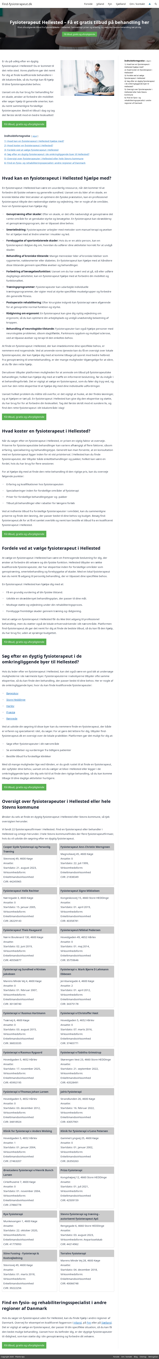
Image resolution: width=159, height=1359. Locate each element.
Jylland (100, 4)
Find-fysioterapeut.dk (17, 4)
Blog (136, 1357)
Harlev (10, 706)
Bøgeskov (12, 693)
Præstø (10, 712)
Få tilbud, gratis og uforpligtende (79, 34)
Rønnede (11, 718)
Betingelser (153, 1357)
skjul (35, 136)
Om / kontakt (137, 4)
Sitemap (143, 1357)
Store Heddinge (15, 699)
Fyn (110, 4)
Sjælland (121, 4)
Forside (88, 4)
